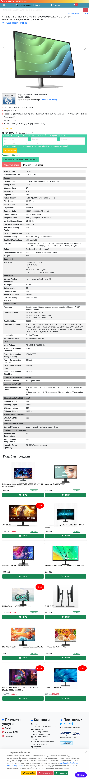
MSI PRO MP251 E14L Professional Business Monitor (23, 647)
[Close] (86, 752)
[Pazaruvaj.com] (70, 724)
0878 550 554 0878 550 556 (14, 1)
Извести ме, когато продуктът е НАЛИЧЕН (20, 159)
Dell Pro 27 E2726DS (53, 687)
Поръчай (11, 150)
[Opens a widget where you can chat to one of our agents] (81, 775)
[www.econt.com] (70, 733)
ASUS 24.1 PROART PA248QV (13, 565)
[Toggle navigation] (4, 5)
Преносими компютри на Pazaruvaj (70, 727)
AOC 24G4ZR (7, 525)
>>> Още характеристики (14, 23)
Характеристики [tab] (12, 165)
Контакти (41, 720)
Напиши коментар (49, 100)
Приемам (62, 773)
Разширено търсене (78, 13)
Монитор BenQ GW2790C (55, 484)
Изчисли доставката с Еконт (68, 737)
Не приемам (46, 773)
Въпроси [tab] (39, 165)
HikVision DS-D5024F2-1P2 (55, 647)
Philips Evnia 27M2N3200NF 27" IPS (16, 606)
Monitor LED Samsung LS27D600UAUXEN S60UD (64, 565)
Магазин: (37, 747)
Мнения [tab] (27, 165)
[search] (85, 10)
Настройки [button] (30, 773)
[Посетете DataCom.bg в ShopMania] (66, 743)
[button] (57, 5)
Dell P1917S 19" (51, 606)
